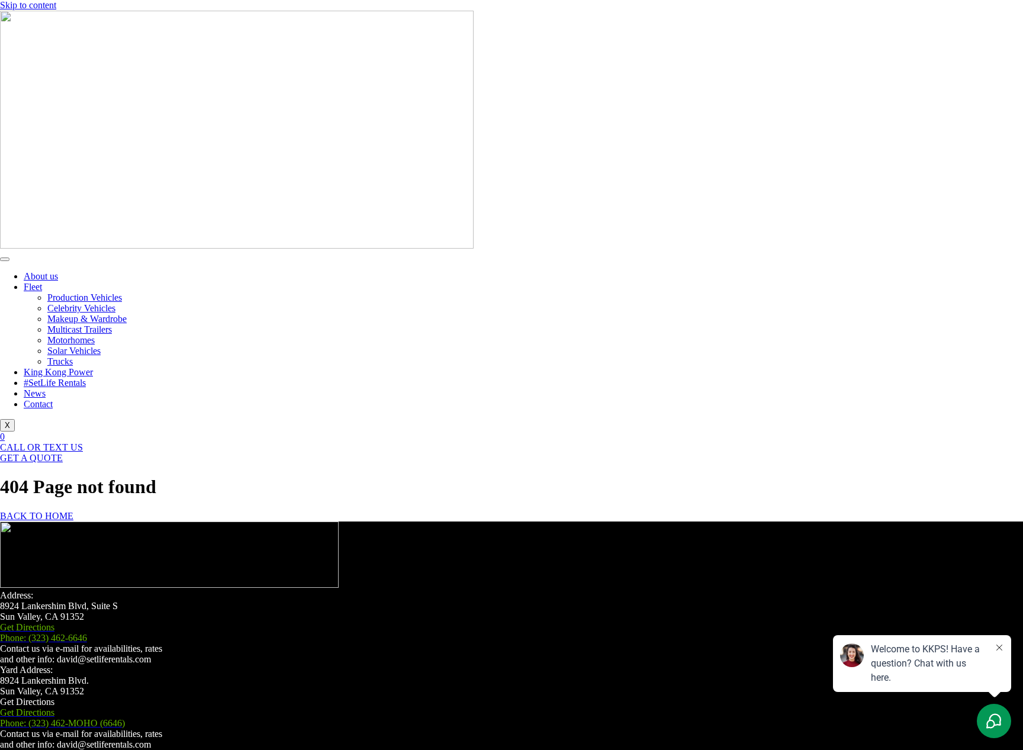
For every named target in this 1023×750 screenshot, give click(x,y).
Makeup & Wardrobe (87, 319)
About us (41, 276)
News (35, 393)
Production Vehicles (84, 297)
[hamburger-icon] (4, 259)
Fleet (33, 287)
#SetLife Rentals (55, 383)
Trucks (60, 361)
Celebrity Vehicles (81, 308)
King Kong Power (58, 372)
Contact (38, 404)
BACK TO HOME (36, 516)
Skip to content (28, 5)
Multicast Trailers (79, 329)
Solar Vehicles (74, 351)
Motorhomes (71, 340)
